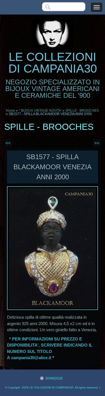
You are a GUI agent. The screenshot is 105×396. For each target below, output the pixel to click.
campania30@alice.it (31, 357)
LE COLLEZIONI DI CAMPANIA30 (52, 62)
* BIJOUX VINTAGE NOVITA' (40, 111)
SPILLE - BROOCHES (82, 111)
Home (10, 111)
